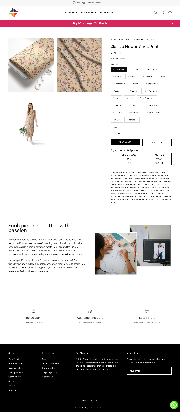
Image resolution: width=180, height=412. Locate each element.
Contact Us (47, 376)
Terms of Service (50, 363)
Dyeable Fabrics (16, 368)
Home (113, 39)
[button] (155, 13)
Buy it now (157, 143)
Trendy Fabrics (15, 372)
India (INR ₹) (87, 400)
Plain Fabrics (14, 359)
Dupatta (12, 390)
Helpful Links (48, 353)
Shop (11, 353)
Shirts (11, 381)
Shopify (102, 408)
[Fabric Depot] (13, 13)
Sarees (11, 385)
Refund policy (49, 368)
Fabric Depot (85, 408)
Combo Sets (14, 376)
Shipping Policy (49, 372)
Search (45, 359)
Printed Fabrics (125, 39)
